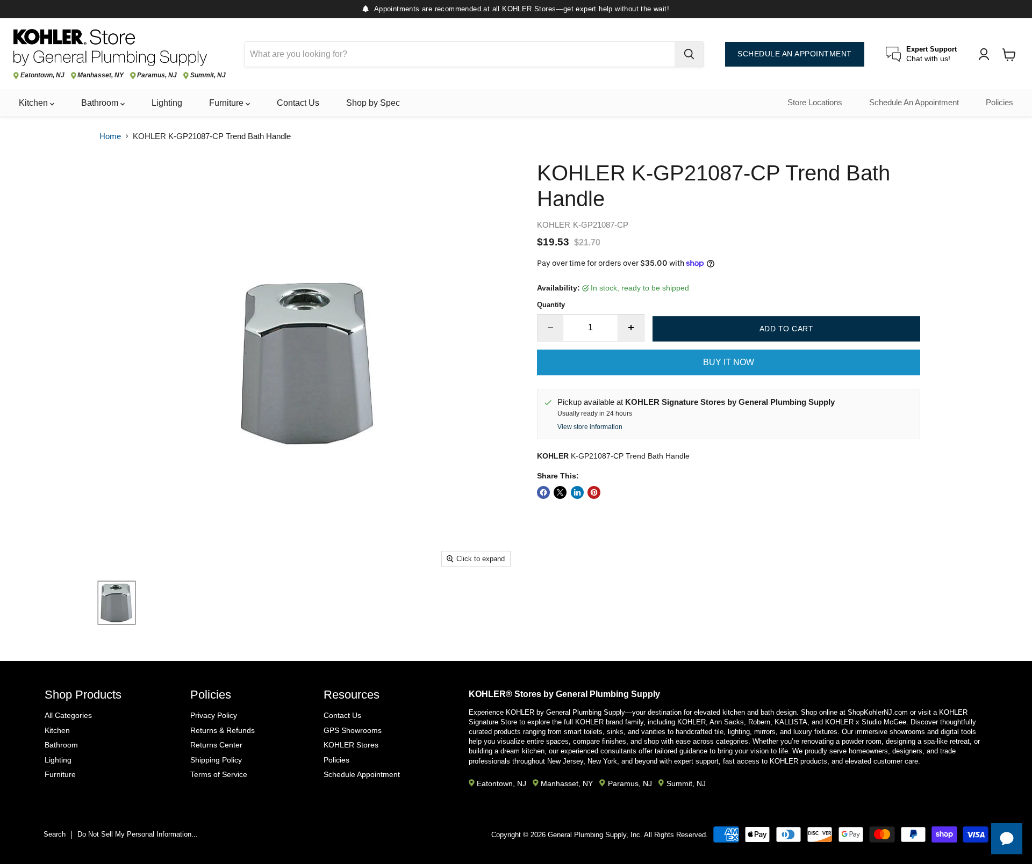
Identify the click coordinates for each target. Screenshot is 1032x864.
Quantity (551, 305)
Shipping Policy (216, 760)
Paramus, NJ (157, 75)
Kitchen (34, 102)
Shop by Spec (373, 102)
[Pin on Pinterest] (593, 492)
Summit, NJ (208, 75)
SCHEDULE (794, 54)
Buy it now (728, 362)
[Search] (689, 54)
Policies (999, 102)
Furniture (227, 102)
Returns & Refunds (222, 730)
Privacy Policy (213, 715)
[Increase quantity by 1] (631, 327)
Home (110, 136)
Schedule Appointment (362, 774)
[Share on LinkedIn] (577, 492)
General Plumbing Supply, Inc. (595, 835)
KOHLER (553, 224)
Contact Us (298, 102)
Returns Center (216, 744)
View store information (589, 427)
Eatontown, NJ (42, 75)
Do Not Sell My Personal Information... (137, 834)
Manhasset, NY (100, 75)
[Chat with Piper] (1006, 838)
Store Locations (814, 102)
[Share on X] (560, 492)
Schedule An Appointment (914, 102)
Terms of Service (218, 774)
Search (55, 834)
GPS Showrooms (353, 730)
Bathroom (100, 102)
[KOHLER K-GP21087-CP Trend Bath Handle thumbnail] (116, 603)
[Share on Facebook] (543, 492)
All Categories (68, 715)
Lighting (167, 102)
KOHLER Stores (351, 744)
